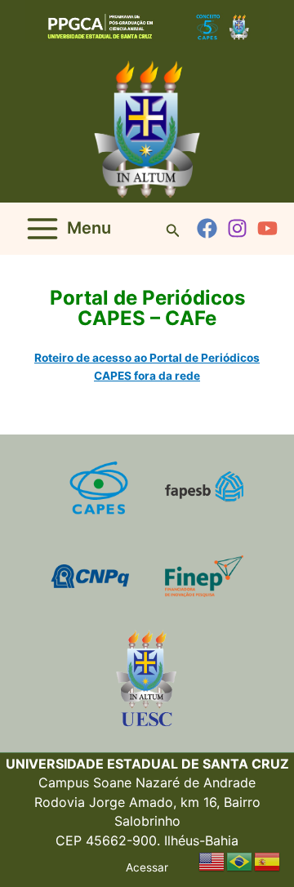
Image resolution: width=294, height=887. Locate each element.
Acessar (147, 867)
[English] (212, 860)
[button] (173, 229)
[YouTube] (267, 228)
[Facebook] (207, 228)
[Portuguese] (240, 860)
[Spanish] (268, 860)
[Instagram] (237, 228)
